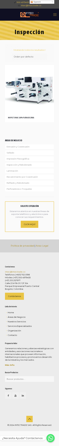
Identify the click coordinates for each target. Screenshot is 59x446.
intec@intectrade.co (31, 5)
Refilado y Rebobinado (18, 183)
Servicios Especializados (20, 326)
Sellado (10, 152)
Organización (14, 330)
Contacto (12, 335)
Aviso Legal (42, 245)
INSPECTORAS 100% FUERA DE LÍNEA (21, 117)
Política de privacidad (22, 245)
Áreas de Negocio (17, 317)
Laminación (12, 171)
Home (11, 312)
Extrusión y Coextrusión (18, 146)
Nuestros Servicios (17, 321)
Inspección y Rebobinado (19, 165)
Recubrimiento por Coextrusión (22, 177)
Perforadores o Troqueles (19, 189)
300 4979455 (22, 2)
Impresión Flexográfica (18, 159)
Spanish (37, 2)
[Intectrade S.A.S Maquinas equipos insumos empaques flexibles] (29, 14)
